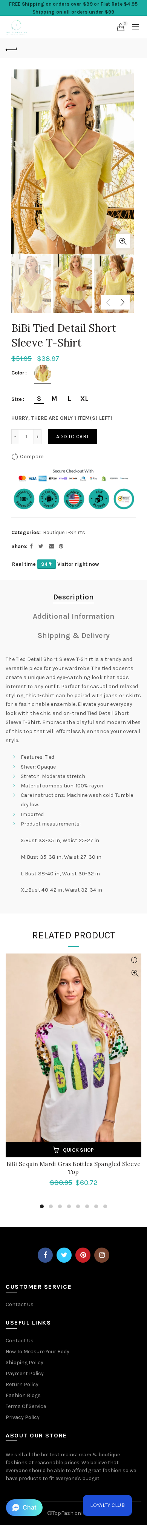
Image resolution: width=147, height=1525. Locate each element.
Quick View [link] (134, 973)
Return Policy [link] (22, 1384)
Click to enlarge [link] (123, 241)
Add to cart (72, 436)
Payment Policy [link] (25, 1373)
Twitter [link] (64, 1255)
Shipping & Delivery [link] (74, 635)
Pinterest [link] (82, 1255)
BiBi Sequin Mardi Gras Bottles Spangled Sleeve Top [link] (73, 1167)
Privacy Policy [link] (23, 1417)
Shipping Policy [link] (24, 1362)
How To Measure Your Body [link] (37, 1351)
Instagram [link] (101, 1255)
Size (16, 399)
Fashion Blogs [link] (23, 1395)
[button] (24, 1507)
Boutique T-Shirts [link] (64, 532)
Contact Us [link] (20, 1304)
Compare (31, 456)
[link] (17, 26)
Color (17, 373)
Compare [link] (134, 960)
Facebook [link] (45, 1255)
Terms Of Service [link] (26, 1406)
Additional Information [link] (74, 616)
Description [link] (73, 597)
